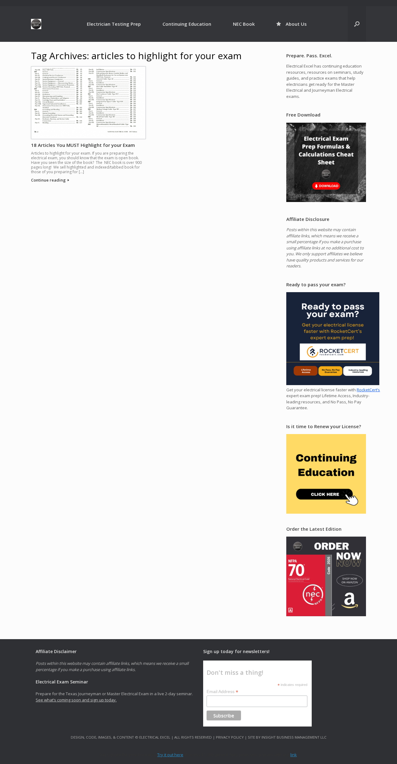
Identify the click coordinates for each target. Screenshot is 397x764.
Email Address (222, 692)
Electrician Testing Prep (114, 24)
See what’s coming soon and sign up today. (76, 700)
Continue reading (49, 180)
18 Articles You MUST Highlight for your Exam (83, 145)
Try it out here (170, 754)
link (293, 754)
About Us (296, 24)
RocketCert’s (368, 390)
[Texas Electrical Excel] (36, 24)
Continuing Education (187, 24)
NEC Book (244, 24)
